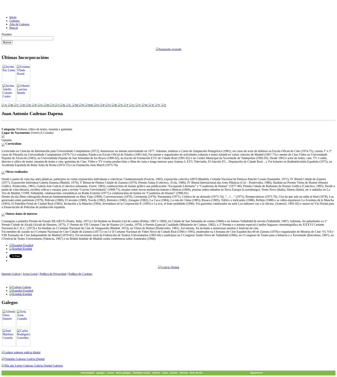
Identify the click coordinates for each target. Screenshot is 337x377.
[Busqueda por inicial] (5, 105)
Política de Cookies (80, 274)
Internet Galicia (11, 274)
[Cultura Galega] (21, 352)
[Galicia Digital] (168, 267)
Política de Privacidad (53, 274)
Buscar (13, 27)
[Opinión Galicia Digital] (23, 359)
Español (27, 245)
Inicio (12, 17)
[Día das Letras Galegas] (32, 365)
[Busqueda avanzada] (168, 49)
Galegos (14, 20)
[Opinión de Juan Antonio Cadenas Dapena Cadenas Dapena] (3, 136)
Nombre (7, 34)
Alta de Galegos (19, 24)
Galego (26, 287)
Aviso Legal (29, 274)
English (27, 248)
